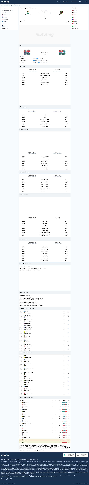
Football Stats (3, 5)
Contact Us (86, 482)
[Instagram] (8, 479)
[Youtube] (11, 479)
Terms (73, 482)
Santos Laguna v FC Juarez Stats (13, 5)
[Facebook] (2, 479)
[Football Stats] (5, 2)
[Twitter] (5, 479)
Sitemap (81, 482)
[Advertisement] (45, 34)
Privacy (76, 482)
